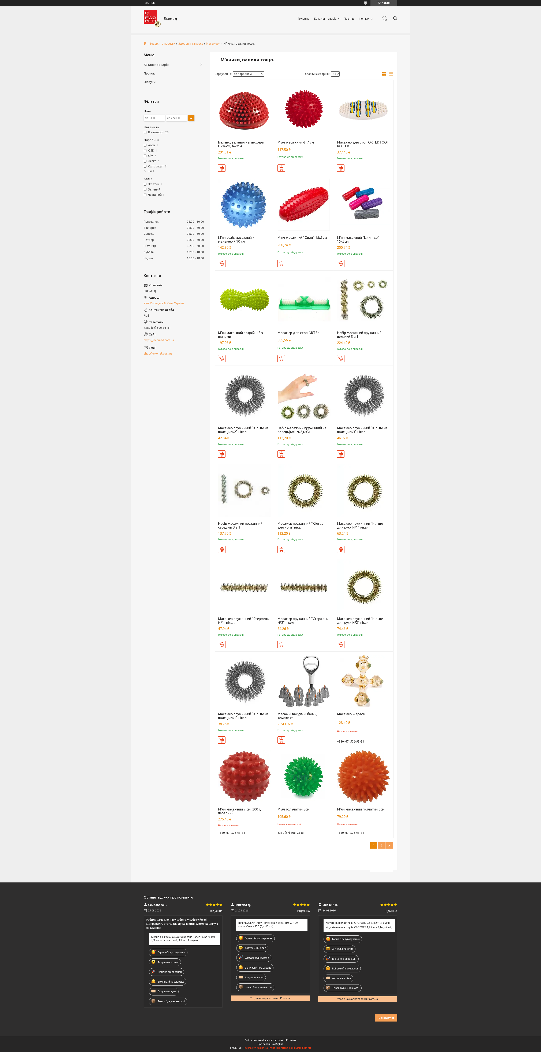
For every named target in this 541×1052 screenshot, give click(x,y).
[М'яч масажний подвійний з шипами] (244, 300)
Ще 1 (151, 171)
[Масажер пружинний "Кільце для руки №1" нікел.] (363, 490)
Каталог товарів (325, 18)
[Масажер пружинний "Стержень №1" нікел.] (244, 586)
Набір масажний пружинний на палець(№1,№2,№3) (302, 430)
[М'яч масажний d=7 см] (304, 109)
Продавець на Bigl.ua (270, 1044)
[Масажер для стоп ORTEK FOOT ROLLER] (363, 109)
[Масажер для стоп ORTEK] (304, 300)
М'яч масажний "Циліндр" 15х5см (358, 239)
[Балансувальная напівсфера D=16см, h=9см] (244, 109)
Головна (303, 18)
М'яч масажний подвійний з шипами (240, 334)
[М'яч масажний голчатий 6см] (363, 776)
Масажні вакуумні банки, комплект (297, 716)
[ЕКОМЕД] (152, 18)
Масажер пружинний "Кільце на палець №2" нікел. (243, 430)
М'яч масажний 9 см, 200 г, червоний (239, 811)
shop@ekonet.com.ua (158, 353)
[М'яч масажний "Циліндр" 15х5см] (363, 205)
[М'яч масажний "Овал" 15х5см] (304, 205)
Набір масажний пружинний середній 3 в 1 (240, 525)
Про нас (349, 18)
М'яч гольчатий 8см (293, 809)
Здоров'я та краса (190, 43)
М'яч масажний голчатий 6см (361, 809)
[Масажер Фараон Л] (363, 681)
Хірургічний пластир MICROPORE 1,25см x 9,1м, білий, (359, 927)
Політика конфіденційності (294, 1047)
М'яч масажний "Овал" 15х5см (302, 237)
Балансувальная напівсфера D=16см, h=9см (241, 144)
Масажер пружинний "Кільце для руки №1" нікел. (360, 525)
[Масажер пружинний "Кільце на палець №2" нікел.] (244, 395)
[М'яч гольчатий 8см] (304, 776)
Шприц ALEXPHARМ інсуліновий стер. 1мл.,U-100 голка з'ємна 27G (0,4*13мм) (268, 924)
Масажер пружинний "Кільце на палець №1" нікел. (243, 716)
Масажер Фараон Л (353, 714)
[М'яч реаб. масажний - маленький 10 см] (244, 205)
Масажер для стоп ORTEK (298, 333)
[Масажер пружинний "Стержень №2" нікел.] (304, 586)
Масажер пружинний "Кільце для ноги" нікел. (300, 525)
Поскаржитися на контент (259, 1047)
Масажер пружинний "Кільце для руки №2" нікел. (360, 620)
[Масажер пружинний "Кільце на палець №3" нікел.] (363, 395)
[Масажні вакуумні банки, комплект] (304, 681)
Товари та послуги (162, 43)
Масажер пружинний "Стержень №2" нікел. (302, 620)
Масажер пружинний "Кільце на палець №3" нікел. (362, 430)
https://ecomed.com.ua (159, 340)
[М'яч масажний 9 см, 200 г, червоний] (244, 776)
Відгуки (150, 82)
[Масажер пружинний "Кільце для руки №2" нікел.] (363, 586)
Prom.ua (291, 1040)
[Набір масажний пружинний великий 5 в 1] (363, 300)
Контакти (366, 18)
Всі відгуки (386, 1017)
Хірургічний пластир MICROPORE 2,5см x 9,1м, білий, (358, 922)
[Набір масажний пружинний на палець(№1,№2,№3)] (304, 395)
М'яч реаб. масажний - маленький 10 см (236, 239)
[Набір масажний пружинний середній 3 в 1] (244, 490)
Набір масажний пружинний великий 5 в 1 (359, 334)
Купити (221, 168)
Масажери (213, 43)
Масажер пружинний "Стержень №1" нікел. (243, 620)
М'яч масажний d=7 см (295, 142)
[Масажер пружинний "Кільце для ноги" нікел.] (304, 490)
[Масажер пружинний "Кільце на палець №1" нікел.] (244, 681)
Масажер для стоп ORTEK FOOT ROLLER (363, 144)
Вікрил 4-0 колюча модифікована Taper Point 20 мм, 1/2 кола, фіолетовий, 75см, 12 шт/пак (183, 939)
